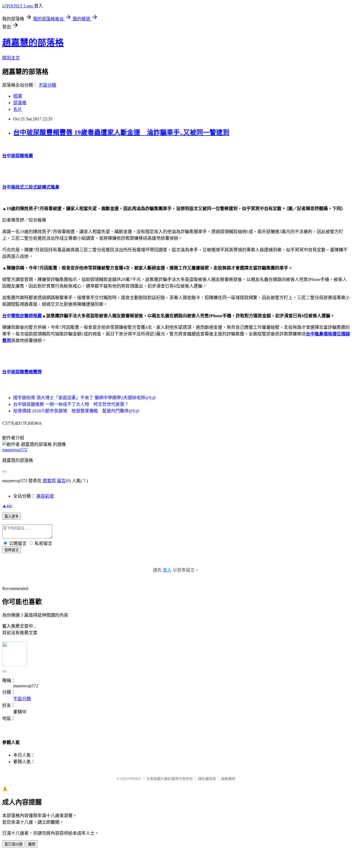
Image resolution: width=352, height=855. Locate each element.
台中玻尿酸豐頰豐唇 (22, 371)
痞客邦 (49, 480)
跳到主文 (11, 58)
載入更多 (11, 516)
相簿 (17, 96)
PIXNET (135, 779)
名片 (17, 109)
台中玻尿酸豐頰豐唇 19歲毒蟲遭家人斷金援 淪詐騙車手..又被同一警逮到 (121, 132)
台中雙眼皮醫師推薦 (22, 315)
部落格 (19, 102)
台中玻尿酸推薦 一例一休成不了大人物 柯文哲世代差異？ (71, 404)
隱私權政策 (207, 779)
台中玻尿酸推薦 (17, 155)
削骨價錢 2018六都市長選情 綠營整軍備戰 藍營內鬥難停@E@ (76, 411)
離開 (31, 844)
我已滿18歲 (13, 844)
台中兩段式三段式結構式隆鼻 (30, 187)
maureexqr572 (14, 449)
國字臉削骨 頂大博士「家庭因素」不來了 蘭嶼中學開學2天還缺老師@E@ (84, 397)
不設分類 (47, 85)
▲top (7, 505)
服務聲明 (228, 779)
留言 (61, 480)
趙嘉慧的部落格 (33, 43)
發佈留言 (11, 550)
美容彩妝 (45, 496)
